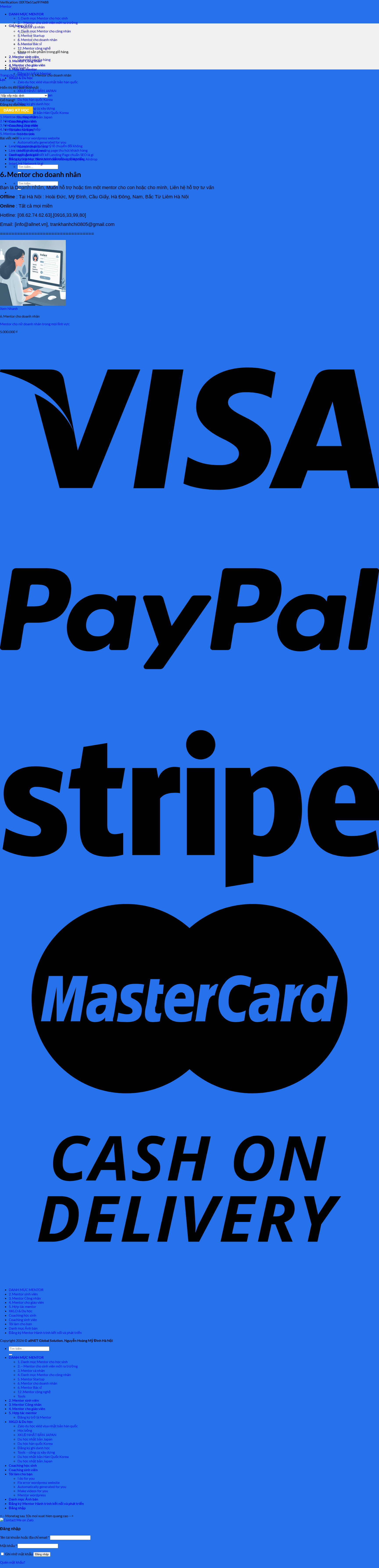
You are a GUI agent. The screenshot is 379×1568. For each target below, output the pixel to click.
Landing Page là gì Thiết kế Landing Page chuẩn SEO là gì (51, 155)
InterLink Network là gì (26, 163)
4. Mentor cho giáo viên (27, 65)
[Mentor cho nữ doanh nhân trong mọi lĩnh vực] (33, 304)
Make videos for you (33, 1491)
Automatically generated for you (42, 142)
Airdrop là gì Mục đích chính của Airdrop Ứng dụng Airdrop (53, 159)
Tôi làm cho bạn (20, 1324)
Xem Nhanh (9, 308)
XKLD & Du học (21, 78)
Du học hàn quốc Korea (35, 99)
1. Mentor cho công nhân (18, 117)
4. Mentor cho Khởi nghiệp (20, 129)
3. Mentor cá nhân (31, 1370)
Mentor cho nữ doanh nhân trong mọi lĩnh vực (35, 324)
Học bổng (25, 1430)
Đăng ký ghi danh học (34, 104)
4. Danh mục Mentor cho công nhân (44, 31)
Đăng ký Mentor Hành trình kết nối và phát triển (45, 1332)
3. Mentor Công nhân (25, 1298)
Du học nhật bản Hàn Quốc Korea (43, 112)
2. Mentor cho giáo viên (17, 121)
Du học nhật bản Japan (35, 1439)
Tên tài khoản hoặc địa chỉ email (24, 1537)
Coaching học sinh (22, 1315)
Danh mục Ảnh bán (23, 1328)
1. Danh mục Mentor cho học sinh (43, 18)
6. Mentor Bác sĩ (30, 1387)
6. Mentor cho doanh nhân (37, 39)
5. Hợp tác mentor (22, 1306)
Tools (21, 1396)
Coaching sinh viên (23, 1320)
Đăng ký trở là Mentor (34, 1417)
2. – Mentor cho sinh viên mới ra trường (48, 22)
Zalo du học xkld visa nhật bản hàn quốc (48, 82)
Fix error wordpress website (39, 138)
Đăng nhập (42, 1554)
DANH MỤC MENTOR (26, 14)
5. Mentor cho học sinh (17, 133)
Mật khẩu (8, 1545)
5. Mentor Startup (31, 1379)
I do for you (26, 1478)
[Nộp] (10, 1354)
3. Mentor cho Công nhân (19, 125)
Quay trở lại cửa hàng (34, 59)
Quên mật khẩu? (12, 1562)
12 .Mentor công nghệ (34, 48)
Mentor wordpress (32, 1495)
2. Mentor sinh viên (24, 57)
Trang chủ (7, 75)
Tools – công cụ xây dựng (36, 108)
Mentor (6, 6)
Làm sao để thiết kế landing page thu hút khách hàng (48, 150)
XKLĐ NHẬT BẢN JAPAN (37, 91)
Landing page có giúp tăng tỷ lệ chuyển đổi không (45, 146)
